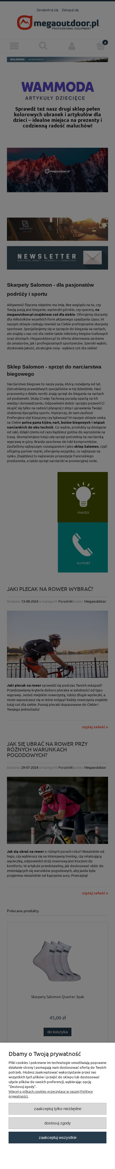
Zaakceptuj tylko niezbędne (57, 1108)
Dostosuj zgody (57, 1123)
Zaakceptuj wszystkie (57, 1137)
